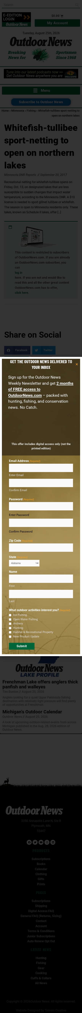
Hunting (18, 628)
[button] (76, 364)
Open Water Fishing (25, 619)
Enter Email (16, 475)
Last (11, 601)
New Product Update (26, 636)
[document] (41, 506)
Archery (18, 623)
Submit (22, 646)
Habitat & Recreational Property (33, 632)
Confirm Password (20, 531)
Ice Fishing (20, 615)
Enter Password (19, 515)
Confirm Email (18, 490)
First (12, 586)
